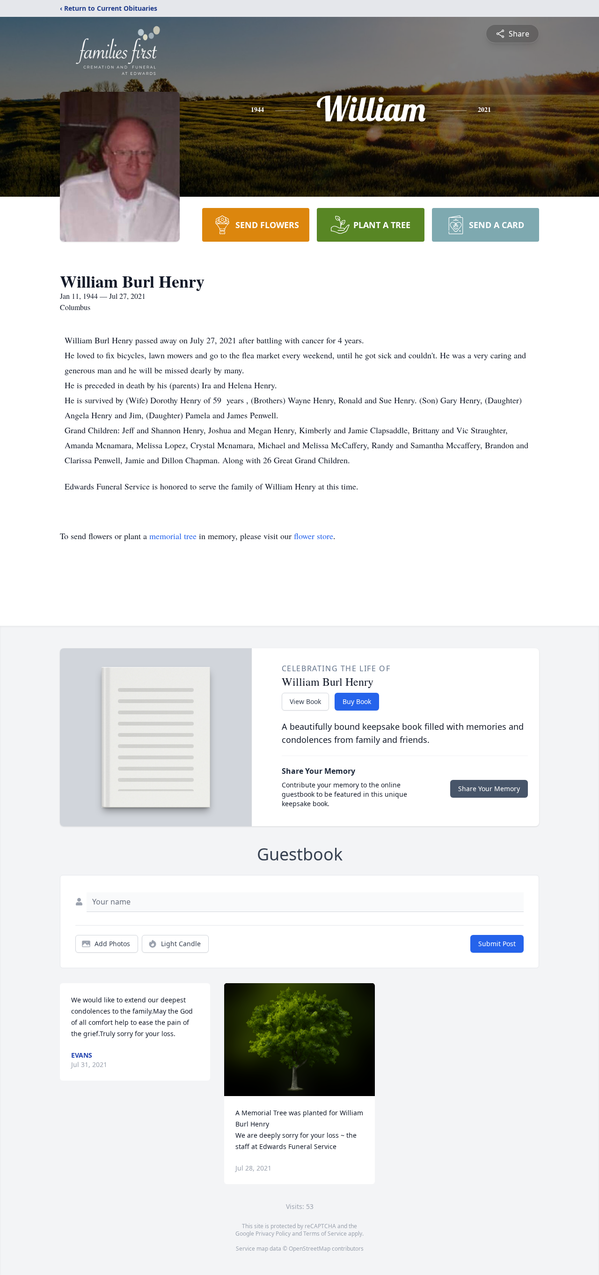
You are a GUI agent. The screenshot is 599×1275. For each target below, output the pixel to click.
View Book (305, 701)
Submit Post (497, 943)
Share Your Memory (489, 788)
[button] (299, 1039)
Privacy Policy (273, 1234)
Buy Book (357, 701)
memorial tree (173, 535)
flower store (313, 535)
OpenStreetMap (309, 1249)
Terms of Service (325, 1234)
